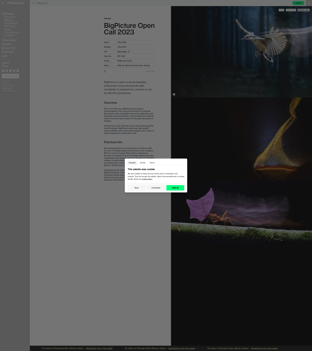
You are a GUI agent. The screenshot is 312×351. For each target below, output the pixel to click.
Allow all (175, 188)
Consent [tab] (132, 163)
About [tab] (152, 163)
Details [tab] (142, 163)
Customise (156, 188)
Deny (137, 188)
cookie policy (147, 179)
